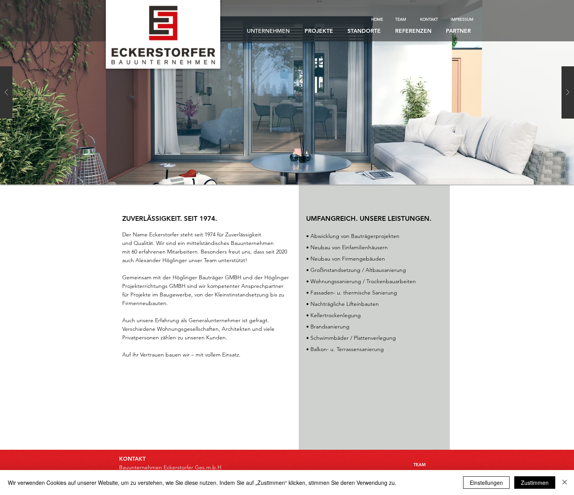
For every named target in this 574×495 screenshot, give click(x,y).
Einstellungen (486, 482)
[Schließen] (564, 482)
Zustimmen (535, 482)
